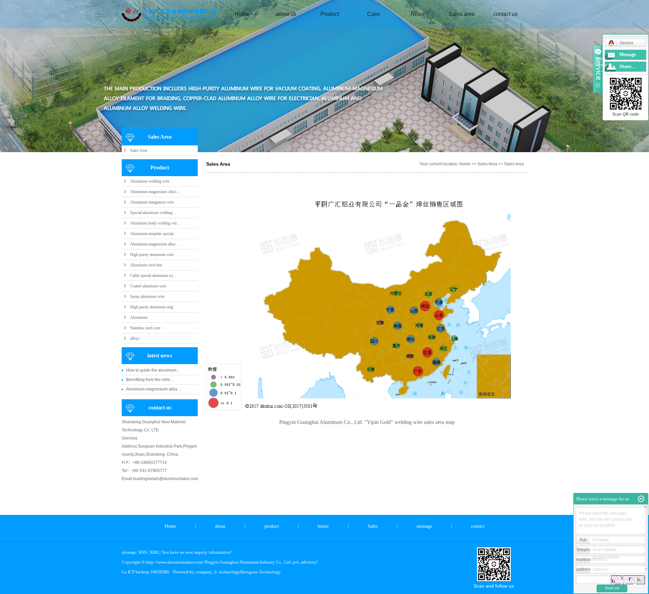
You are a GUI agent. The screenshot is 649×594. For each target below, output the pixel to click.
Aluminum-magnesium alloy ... (155, 244)
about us (285, 14)
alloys (135, 338)
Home (242, 14)
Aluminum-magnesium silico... (154, 191)
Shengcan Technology (260, 571)
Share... (627, 66)
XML (155, 552)
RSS (143, 552)
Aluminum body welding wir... (154, 223)
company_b (206, 571)
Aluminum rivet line (146, 265)
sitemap (129, 552)
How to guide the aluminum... (152, 370)
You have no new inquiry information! (197, 552)
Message (627, 54)
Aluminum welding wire (149, 181)
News (418, 14)
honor (323, 526)
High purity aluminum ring (151, 307)
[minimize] (641, 499)
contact (477, 526)
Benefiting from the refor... (149, 379)
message (424, 526)
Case (373, 14)
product (271, 526)
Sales (373, 526)
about (220, 526)
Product (329, 14)
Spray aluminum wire (147, 296)
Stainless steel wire (145, 328)
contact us (505, 14)
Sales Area (138, 150)
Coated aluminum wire (148, 286)
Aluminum (138, 317)
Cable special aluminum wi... (153, 275)
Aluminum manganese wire (152, 202)
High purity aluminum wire (152, 254)
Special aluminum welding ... (153, 212)
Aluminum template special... (153, 233)
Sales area (462, 14)
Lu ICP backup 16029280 (145, 571)
